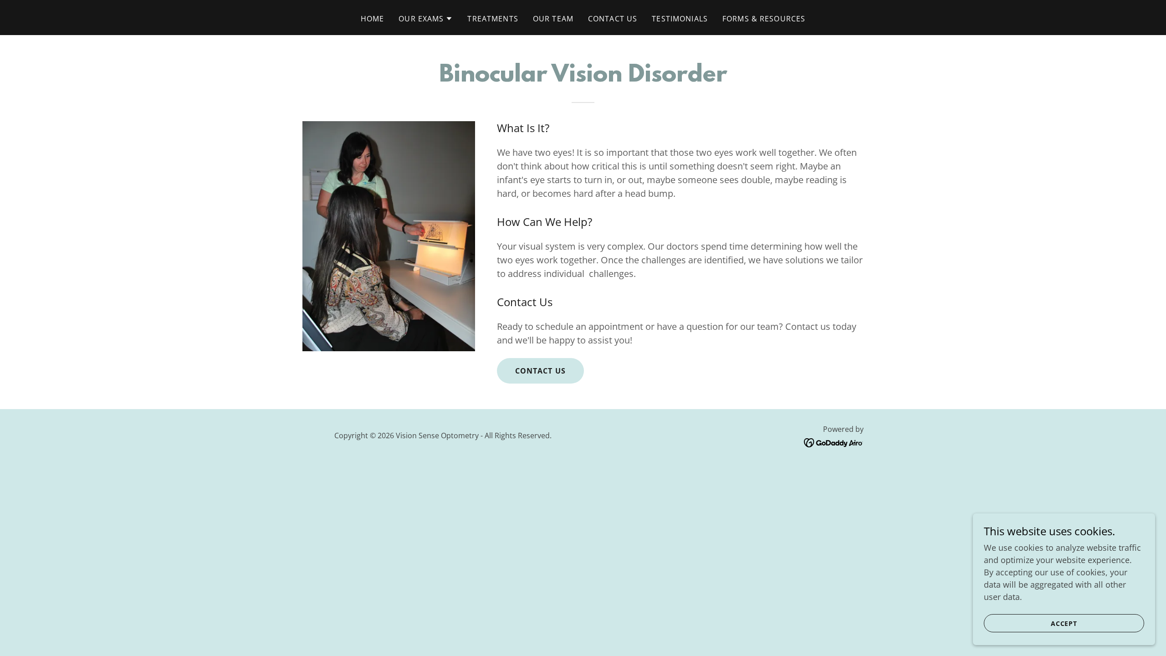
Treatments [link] (492, 19)
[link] (834, 441)
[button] (426, 18)
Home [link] (372, 19)
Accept (1064, 623)
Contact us (540, 371)
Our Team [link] (553, 19)
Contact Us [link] (612, 19)
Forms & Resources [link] (763, 19)
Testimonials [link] (680, 19)
